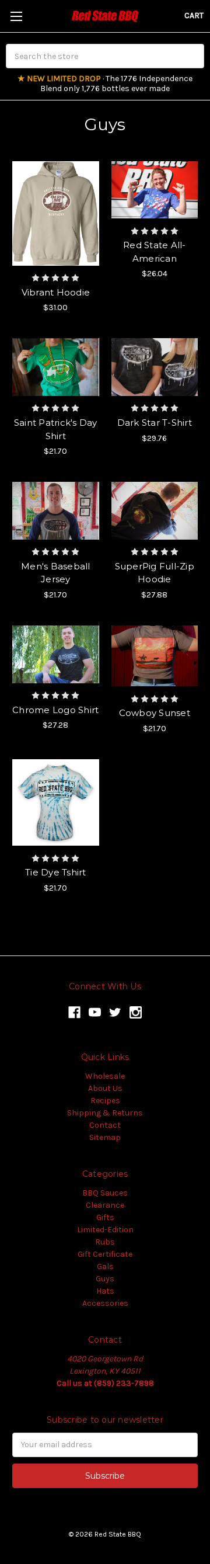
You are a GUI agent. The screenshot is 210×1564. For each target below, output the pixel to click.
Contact (105, 1125)
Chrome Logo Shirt (55, 709)
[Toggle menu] (16, 16)
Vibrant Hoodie (56, 292)
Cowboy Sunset (154, 712)
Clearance (105, 1205)
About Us (105, 1088)
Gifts (105, 1217)
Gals (105, 1266)
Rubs (105, 1242)
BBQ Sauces (105, 1193)
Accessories (105, 1303)
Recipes (105, 1101)
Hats (105, 1291)
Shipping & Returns (105, 1113)
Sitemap (105, 1137)
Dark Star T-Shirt (154, 422)
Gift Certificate (105, 1254)
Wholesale (105, 1076)
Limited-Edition (105, 1230)
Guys (105, 1279)
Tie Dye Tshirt (55, 872)
